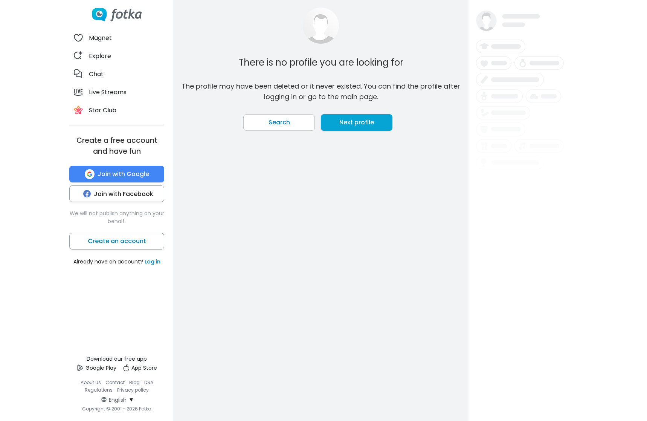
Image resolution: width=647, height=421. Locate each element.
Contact (115, 382)
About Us (91, 382)
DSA (148, 382)
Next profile (356, 122)
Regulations (99, 390)
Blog (134, 382)
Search (279, 122)
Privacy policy (133, 390)
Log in (152, 261)
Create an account (117, 241)
